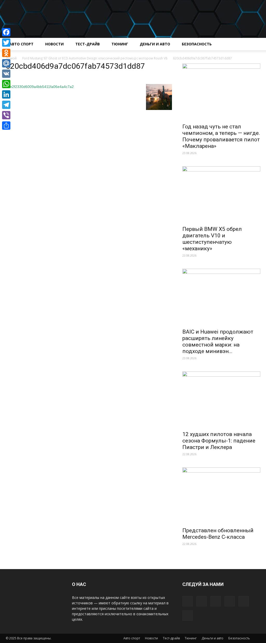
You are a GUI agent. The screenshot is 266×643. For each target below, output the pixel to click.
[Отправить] (6, 125)
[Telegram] (6, 105)
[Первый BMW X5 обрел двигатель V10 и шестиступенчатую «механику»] (221, 194)
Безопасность (197, 44)
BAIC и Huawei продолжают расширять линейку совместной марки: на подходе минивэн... (217, 341)
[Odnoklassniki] (6, 53)
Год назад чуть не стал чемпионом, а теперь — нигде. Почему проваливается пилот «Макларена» (221, 136)
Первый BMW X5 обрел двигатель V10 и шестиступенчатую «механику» (212, 239)
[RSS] (229, 601)
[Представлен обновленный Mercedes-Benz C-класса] (221, 495)
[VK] (6, 73)
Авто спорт (21, 44)
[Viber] (6, 115)
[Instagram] (215, 601)
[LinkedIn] (6, 94)
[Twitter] (243, 601)
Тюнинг (119, 44)
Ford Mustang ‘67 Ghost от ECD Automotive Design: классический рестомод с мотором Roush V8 (94, 58)
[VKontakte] (187, 615)
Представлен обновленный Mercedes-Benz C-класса (218, 533)
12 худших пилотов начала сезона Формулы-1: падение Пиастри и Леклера (218, 440)
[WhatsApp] (6, 84)
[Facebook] (187, 601)
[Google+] (201, 601)
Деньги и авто (155, 44)
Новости (54, 44)
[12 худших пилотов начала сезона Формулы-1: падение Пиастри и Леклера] (221, 399)
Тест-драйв (87, 44)
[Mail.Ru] (6, 63)
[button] (254, 44)
